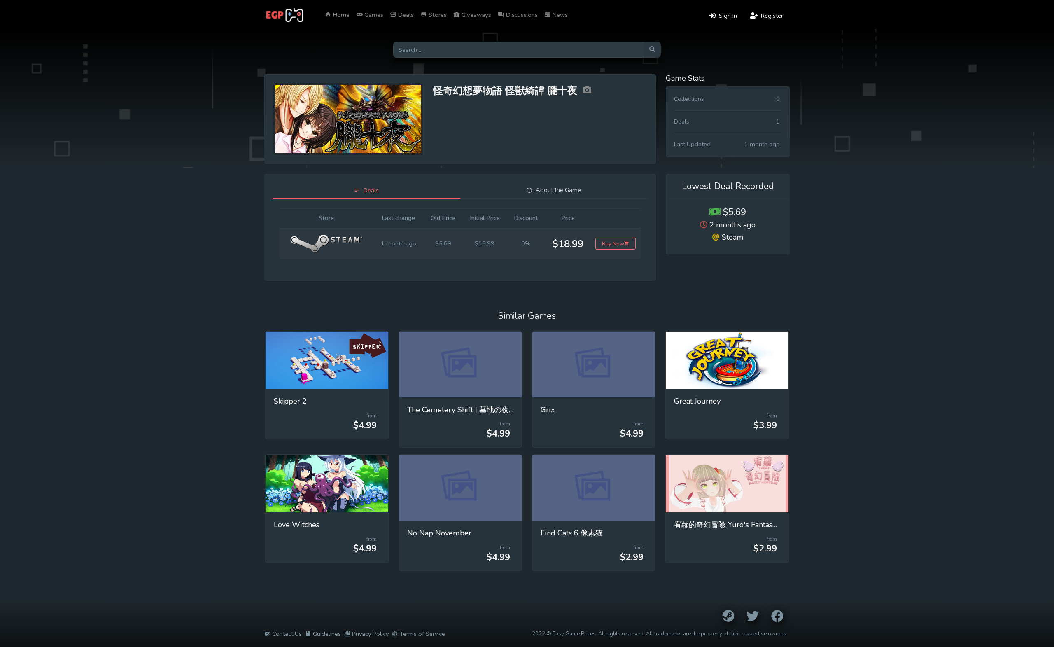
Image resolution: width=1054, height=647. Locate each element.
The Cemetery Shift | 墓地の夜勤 (461, 410)
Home (340, 15)
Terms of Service (422, 634)
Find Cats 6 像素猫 (572, 533)
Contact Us (287, 634)
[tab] (366, 190)
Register (771, 16)
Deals (405, 15)
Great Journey (697, 401)
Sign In (727, 16)
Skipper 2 (290, 401)
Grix (548, 410)
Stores (437, 15)
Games (373, 15)
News (559, 15)
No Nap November (439, 533)
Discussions (521, 15)
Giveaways (475, 15)
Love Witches (296, 525)
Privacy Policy (370, 634)
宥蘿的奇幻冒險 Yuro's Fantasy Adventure (744, 525)
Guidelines (327, 634)
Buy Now (613, 243)
